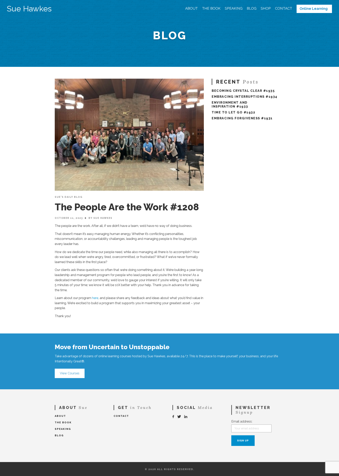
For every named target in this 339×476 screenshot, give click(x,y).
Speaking (233, 8)
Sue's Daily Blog (68, 197)
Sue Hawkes (29, 9)
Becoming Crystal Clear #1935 (243, 91)
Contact (283, 8)
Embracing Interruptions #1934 (244, 97)
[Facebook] (173, 416)
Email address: (241, 421)
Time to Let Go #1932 (233, 112)
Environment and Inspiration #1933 (230, 104)
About (191, 8)
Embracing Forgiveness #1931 (242, 118)
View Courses (69, 373)
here (95, 298)
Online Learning (314, 9)
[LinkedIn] (186, 416)
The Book (211, 8)
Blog (251, 8)
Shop (266, 8)
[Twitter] (179, 416)
